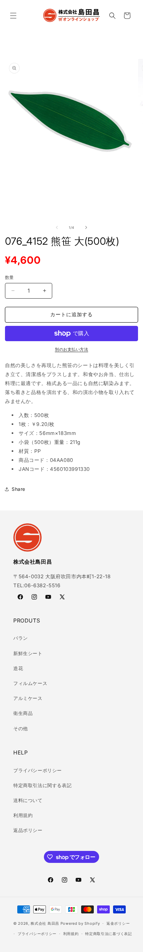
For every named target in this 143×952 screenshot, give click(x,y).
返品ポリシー (28, 830)
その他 (20, 728)
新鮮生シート (28, 653)
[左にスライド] (57, 227)
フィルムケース (30, 683)
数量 (9, 277)
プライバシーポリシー (37, 770)
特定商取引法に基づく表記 (108, 933)
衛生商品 (23, 713)
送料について (28, 800)
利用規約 (23, 815)
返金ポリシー (118, 923)
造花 (18, 668)
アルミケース (28, 698)
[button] (13, 15)
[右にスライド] (86, 227)
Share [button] (18, 489)
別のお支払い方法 (71, 349)
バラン (20, 638)
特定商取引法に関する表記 (42, 785)
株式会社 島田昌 (45, 923)
